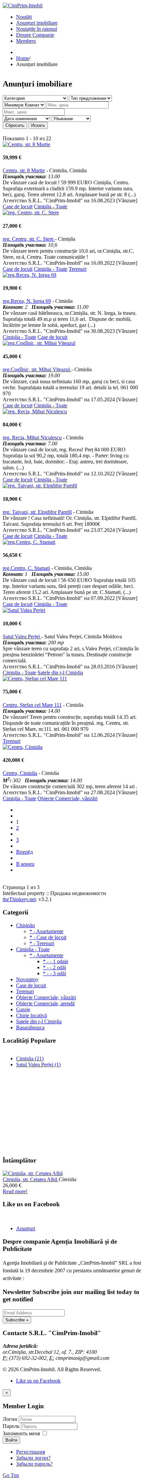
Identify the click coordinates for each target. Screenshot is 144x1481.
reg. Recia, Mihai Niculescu (32, 437)
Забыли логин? (33, 1458)
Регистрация (30, 1452)
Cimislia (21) (30, 1058)
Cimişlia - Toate (50, 206)
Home (22, 58)
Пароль (12, 1426)
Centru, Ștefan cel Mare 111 (32, 705)
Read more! (15, 1191)
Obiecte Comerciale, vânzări (67, 798)
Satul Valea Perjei (22, 636)
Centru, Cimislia (20, 773)
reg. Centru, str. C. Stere (29, 239)
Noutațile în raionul (36, 29)
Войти (11, 1440)
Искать (38, 125)
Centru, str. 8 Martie (24, 170)
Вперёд (24, 852)
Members (26, 41)
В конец (25, 864)
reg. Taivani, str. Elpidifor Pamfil (37, 512)
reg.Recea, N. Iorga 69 (27, 301)
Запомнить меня (21, 1433)
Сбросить (14, 125)
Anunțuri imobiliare (37, 23)
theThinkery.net (19, 899)
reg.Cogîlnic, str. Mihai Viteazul (37, 369)
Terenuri (77, 269)
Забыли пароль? (34, 1464)
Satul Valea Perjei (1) (38, 1064)
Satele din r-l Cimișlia (60, 672)
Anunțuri (25, 1228)
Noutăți (24, 17)
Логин (10, 1419)
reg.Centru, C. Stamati (26, 568)
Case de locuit (17, 206)
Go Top (11, 1475)
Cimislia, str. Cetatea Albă (31, 1179)
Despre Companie (35, 35)
